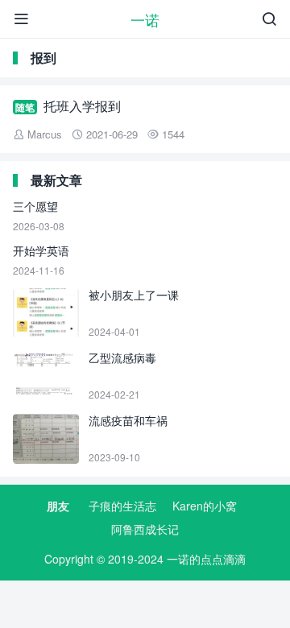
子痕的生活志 (122, 506)
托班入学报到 (82, 106)
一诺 (145, 19)
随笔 (25, 107)
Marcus (44, 134)
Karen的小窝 (204, 506)
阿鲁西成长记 (145, 529)
